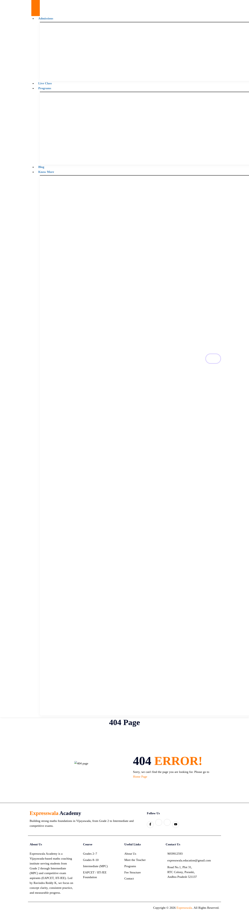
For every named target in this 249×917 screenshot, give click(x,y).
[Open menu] (35, 4)
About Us (130, 853)
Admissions (45, 18)
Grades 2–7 (90, 853)
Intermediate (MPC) (95, 866)
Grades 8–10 (91, 860)
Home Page (140, 776)
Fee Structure (132, 872)
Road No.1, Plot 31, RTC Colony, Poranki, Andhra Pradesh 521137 (182, 872)
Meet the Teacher (135, 860)
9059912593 (175, 853)
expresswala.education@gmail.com (183, 860)
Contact (129, 878)
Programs (44, 88)
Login (213, 358)
